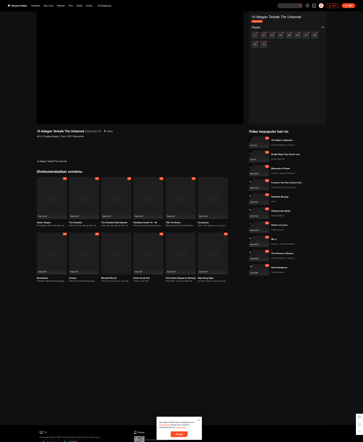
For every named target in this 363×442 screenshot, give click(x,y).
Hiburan (61, 5)
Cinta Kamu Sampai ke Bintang (181, 277)
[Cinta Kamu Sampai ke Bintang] (181, 253)
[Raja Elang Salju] (213, 253)
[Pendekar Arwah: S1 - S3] (148, 198)
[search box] (300, 5)
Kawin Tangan (44, 222)
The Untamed (75, 222)
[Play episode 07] (306, 35)
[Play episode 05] (289, 35)
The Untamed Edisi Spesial (114, 222)
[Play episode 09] (255, 44)
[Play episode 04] (280, 35)
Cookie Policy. (180, 427)
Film (70, 5)
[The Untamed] (84, 198)
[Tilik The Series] (181, 198)
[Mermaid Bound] (116, 253)
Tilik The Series (173, 222)
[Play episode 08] (314, 35)
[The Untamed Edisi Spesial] (116, 198)
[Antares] (84, 253)
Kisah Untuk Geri (141, 277)
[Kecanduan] (213, 198)
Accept (179, 434)
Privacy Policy (164, 424)
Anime (89, 5)
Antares (73, 277)
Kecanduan (203, 222)
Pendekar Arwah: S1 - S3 (145, 222)
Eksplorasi (106, 5)
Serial (79, 5)
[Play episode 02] (263, 35)
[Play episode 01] (255, 35)
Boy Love (48, 5)
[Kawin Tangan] (52, 198)
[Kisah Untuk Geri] (148, 253)
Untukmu (35, 5)
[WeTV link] (17, 5)
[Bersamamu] (52, 253)
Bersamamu (42, 277)
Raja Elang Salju (206, 277)
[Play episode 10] (263, 44)
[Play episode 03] (272, 35)
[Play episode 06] (297, 35)
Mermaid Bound (109, 277)
